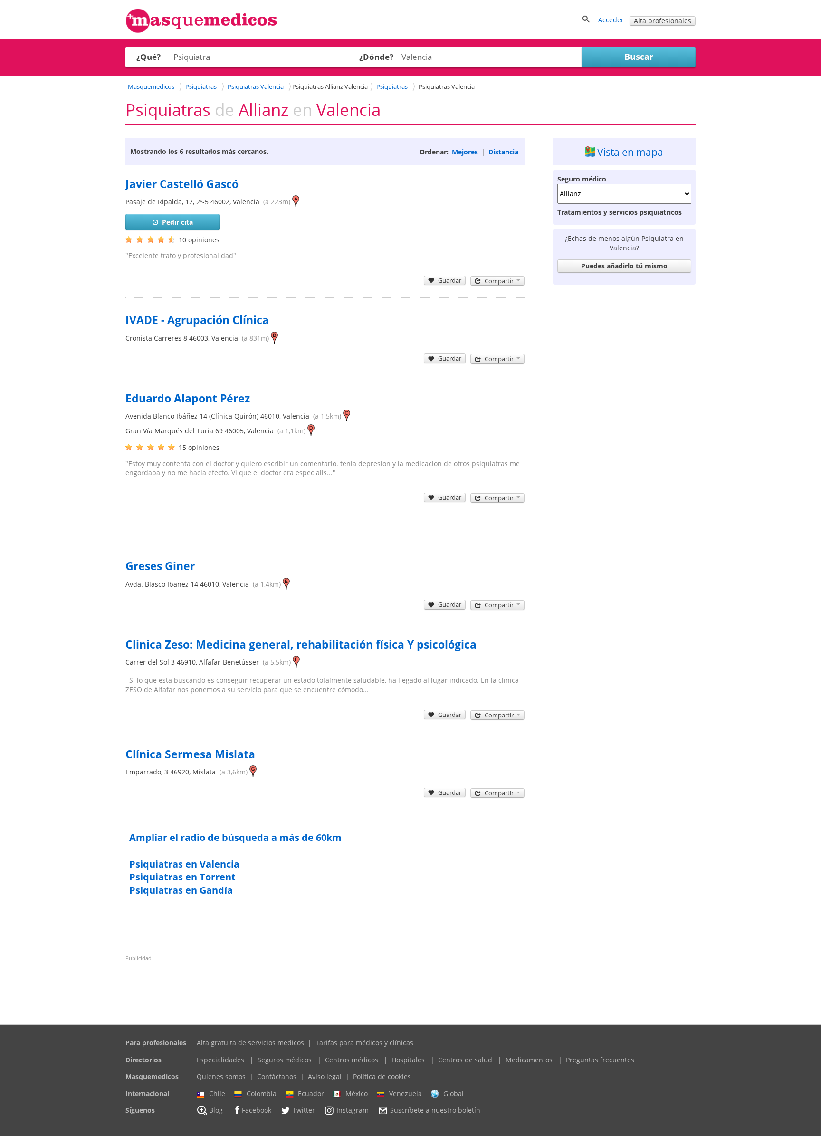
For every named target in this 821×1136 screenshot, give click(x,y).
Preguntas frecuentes (600, 1059)
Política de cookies (382, 1076)
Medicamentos (529, 1059)
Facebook (256, 1110)
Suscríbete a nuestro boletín (435, 1110)
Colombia (262, 1093)
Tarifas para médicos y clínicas (364, 1042)
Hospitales (408, 1059)
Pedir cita (177, 222)
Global (453, 1093)
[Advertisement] (624, 431)
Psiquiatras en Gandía (181, 890)
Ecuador (311, 1093)
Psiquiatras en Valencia (184, 864)
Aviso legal (325, 1076)
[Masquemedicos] (201, 30)
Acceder (611, 19)
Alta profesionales (662, 20)
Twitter (304, 1110)
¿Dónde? (376, 56)
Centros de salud (465, 1059)
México (356, 1093)
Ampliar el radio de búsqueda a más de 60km (235, 837)
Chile (217, 1093)
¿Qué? (148, 56)
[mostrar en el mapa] (295, 201)
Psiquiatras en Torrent (182, 876)
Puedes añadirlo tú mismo (624, 265)
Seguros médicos (285, 1059)
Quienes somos (221, 1076)
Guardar (449, 280)
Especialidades (220, 1059)
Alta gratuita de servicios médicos (250, 1042)
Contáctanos (276, 1076)
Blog (216, 1110)
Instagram (352, 1110)
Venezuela (405, 1093)
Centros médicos (351, 1059)
